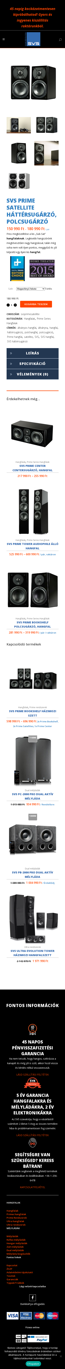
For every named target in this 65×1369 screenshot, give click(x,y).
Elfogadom (33, 1363)
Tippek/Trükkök (15, 1282)
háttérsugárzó (15, 332)
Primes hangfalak (16, 1214)
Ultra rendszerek (32, 947)
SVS (37, 336)
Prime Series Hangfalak (38, 462)
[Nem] (60, 1356)
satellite (28, 336)
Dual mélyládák (32, 790)
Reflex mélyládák (16, 1239)
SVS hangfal (47, 336)
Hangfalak (29, 318)
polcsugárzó (46, 332)
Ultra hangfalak (15, 1221)
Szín (10, 288)
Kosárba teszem (36, 304)
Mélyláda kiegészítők (18, 1253)
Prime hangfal (14, 336)
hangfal (54, 327)
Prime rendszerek (38, 707)
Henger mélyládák (17, 1243)
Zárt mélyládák (15, 1246)
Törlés (48, 288)
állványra (43, 327)
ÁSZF (9, 1268)
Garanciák (12, 1279)
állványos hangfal (27, 327)
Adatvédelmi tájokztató (20, 1272)
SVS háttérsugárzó (17, 341)
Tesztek (11, 1275)
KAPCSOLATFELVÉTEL (32, 1187)
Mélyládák (12, 1236)
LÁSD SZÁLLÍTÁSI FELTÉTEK (32, 1074)
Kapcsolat (12, 1265)
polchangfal (31, 332)
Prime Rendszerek (17, 1217)
